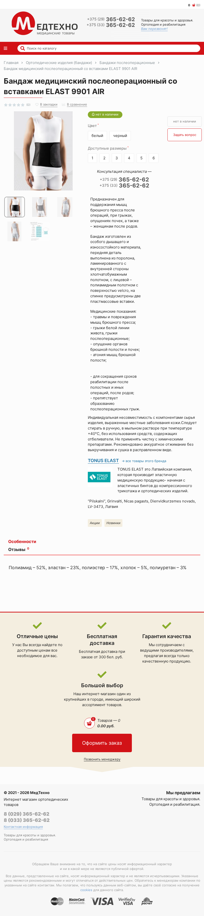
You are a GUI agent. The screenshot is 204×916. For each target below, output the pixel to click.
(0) (194, 5)
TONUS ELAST (103, 460)
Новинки (113, 523)
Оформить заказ (102, 743)
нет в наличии (184, 121)
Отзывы (18, 549)
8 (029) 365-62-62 (26, 814)
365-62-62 (111, 19)
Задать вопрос (184, 135)
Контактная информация (23, 827)
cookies (86, 890)
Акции (95, 523)
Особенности (22, 541)
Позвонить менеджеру (102, 759)
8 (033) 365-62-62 (27, 820)
